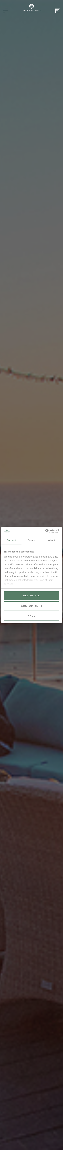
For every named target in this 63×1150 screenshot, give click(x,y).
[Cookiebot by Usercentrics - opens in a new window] (45, 531)
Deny (31, 616)
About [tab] (51, 540)
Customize (29, 605)
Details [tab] (32, 540)
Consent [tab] (11, 540)
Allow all (31, 595)
